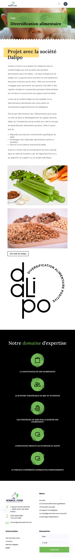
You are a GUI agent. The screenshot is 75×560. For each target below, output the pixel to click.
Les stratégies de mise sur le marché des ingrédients (37, 421)
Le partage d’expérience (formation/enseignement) (37, 470)
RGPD (8, 548)
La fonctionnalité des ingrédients (37, 372)
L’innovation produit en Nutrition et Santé (37, 446)
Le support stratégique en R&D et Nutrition (37, 396)
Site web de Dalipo (18, 253)
